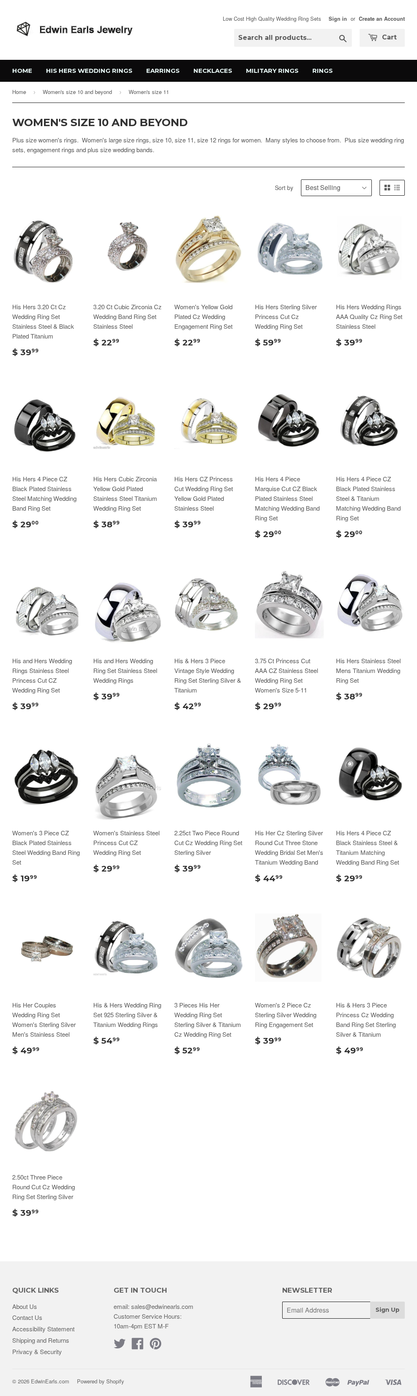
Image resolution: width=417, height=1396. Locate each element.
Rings (322, 70)
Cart (388, 37)
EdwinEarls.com (50, 1381)
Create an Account (382, 18)
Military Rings (272, 70)
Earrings (163, 70)
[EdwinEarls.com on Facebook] (138, 1345)
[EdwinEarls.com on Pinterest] (155, 1345)
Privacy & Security (37, 1351)
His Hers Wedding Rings (89, 70)
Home (22, 70)
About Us (24, 1306)
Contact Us (27, 1317)
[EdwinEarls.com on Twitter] (120, 1345)
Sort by (284, 188)
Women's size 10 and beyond (77, 92)
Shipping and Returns (40, 1340)
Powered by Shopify (100, 1381)
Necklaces (212, 70)
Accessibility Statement (43, 1328)
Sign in (338, 18)
